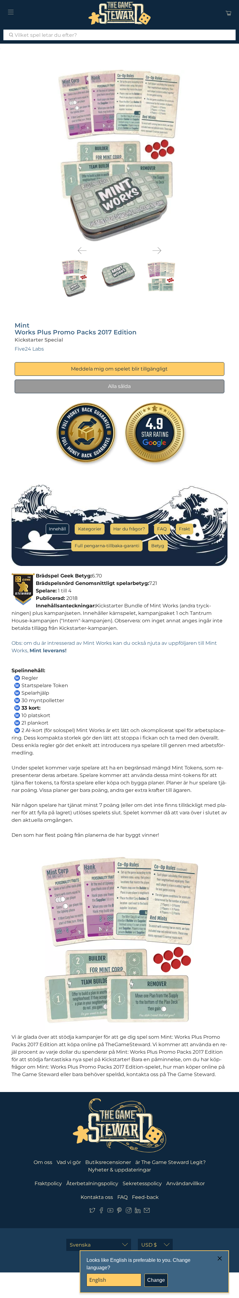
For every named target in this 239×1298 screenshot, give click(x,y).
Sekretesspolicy (142, 1183)
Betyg (157, 545)
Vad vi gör (69, 1162)
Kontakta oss (97, 1197)
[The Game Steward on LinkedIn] (138, 1212)
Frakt (184, 529)
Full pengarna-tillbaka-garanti (107, 545)
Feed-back (145, 1197)
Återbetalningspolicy (92, 1183)
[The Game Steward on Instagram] (129, 1212)
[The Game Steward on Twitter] (92, 1212)
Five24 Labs (29, 349)
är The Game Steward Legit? (170, 1162)
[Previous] (82, 250)
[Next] (157, 250)
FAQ (162, 529)
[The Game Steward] (119, 13)
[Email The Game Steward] (147, 1212)
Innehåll (57, 529)
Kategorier (89, 529)
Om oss (43, 1162)
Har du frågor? (129, 529)
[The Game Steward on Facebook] (101, 1212)
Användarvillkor (185, 1183)
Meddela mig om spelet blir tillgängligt (119, 369)
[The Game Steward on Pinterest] (119, 1212)
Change (156, 1280)
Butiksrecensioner (108, 1162)
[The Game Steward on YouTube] (110, 1212)
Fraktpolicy (48, 1183)
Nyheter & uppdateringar (119, 1170)
